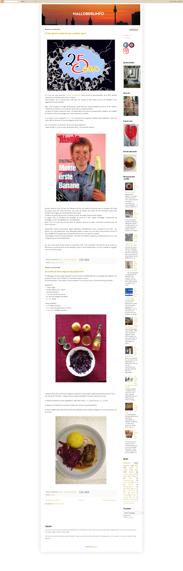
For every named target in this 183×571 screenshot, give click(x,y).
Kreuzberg (126, 488)
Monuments (133, 501)
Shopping (125, 495)
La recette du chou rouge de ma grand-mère (64, 271)
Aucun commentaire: (70, 259)
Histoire (61, 262)
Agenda (53, 262)
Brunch (131, 484)
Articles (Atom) (59, 504)
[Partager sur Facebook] (86, 260)
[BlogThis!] (82, 260)
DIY (131, 476)
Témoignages (132, 499)
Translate (130, 518)
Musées (133, 493)
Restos (136, 488)
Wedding (130, 503)
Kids (136, 476)
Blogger (94, 546)
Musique (126, 474)
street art (126, 482)
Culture (126, 463)
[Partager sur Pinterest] (88, 260)
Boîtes (125, 476)
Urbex (136, 482)
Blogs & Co (128, 35)
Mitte (130, 478)
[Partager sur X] (84, 260)
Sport (124, 503)
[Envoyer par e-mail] (80, 260)
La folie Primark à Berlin (136, 214)
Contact (127, 38)
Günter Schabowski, (73, 95)
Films (57, 262)
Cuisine (53, 495)
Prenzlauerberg (128, 480)
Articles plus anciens (109, 500)
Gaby (68, 118)
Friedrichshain (131, 491)
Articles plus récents (52, 500)
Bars (136, 465)
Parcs (124, 499)
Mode (124, 493)
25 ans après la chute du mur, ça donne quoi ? (66, 33)
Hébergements (128, 486)
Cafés (133, 497)
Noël (133, 474)
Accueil (81, 500)
